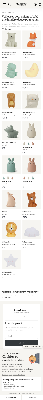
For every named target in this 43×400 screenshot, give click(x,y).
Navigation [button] (4, 4)
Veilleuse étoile (7, 272)
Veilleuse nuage (27, 242)
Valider (21, 343)
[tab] (18, 316)
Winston (4, 212)
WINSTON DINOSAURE (9, 143)
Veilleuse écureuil (7, 112)
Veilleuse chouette (28, 112)
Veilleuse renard (27, 52)
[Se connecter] (35, 4)
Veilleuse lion (6, 242)
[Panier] (39, 4)
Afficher (6, 29)
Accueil (4, 12)
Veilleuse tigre (27, 212)
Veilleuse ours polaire (9, 52)
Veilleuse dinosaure (8, 82)
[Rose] (33, 143)
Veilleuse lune (26, 82)
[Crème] (24, 143)
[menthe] (28, 143)
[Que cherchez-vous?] (9, 4)
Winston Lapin (27, 147)
